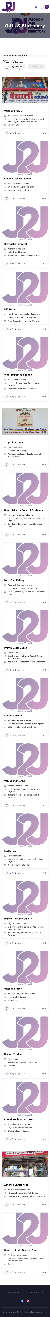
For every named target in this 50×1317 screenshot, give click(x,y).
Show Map (19, 66)
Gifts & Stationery (17, 133)
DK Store (9, 309)
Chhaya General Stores (17, 178)
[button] (5, 90)
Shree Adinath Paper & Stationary (24, 510)
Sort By (35, 66)
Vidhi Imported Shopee (18, 374)
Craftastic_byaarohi (16, 243)
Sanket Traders (13, 1054)
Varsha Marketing (14, 780)
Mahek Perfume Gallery (18, 918)
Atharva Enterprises (16, 1184)
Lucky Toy (10, 850)
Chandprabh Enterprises (18, 1119)
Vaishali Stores (13, 110)
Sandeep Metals (13, 715)
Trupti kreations (13, 442)
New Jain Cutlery (14, 580)
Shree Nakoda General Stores (21, 1250)
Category (8, 68)
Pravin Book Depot (15, 647)
